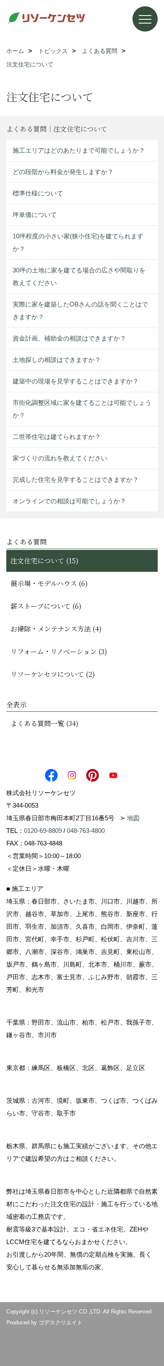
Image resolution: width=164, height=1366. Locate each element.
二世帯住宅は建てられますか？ (57, 436)
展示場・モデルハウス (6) (49, 583)
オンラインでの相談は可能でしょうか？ (69, 501)
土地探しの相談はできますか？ (57, 359)
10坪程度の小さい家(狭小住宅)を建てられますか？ (78, 242)
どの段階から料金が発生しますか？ (63, 171)
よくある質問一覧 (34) (45, 723)
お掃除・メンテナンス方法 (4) (56, 629)
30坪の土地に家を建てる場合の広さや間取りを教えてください (79, 276)
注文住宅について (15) (45, 560)
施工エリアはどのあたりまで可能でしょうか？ (79, 150)
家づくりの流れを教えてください (60, 458)
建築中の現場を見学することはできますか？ (76, 381)
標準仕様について (38, 193)
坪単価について (35, 214)
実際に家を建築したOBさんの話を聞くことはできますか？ (80, 310)
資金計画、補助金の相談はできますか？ (69, 338)
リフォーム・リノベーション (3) (59, 651)
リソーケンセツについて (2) (53, 674)
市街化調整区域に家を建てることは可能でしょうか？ (82, 409)
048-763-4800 (86, 830)
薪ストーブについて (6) (46, 606)
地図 (133, 818)
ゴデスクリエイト (60, 1322)
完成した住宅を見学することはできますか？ (76, 479)
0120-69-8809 (43, 830)
